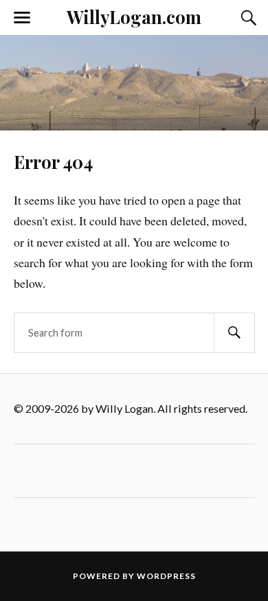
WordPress (166, 576)
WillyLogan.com (134, 16)
